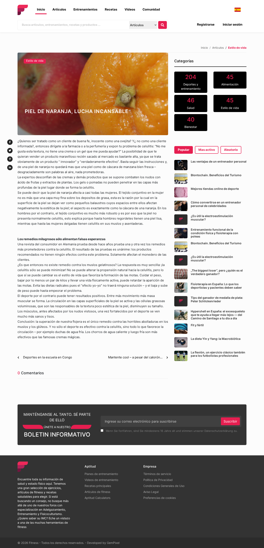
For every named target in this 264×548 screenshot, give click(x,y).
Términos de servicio (157, 474)
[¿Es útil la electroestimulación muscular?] (180, 219)
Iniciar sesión (232, 24)
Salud (190, 103)
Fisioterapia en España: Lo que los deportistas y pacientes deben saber (216, 285)
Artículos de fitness (97, 492)
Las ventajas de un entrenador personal (218, 161)
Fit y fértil (197, 325)
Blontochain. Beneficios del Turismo (216, 175)
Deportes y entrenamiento (190, 82)
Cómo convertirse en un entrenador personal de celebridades (216, 204)
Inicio (41, 9)
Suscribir (230, 421)
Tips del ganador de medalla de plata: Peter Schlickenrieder (217, 299)
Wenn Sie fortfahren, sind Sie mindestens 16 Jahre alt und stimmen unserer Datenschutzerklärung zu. (171, 430)
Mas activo (206, 150)
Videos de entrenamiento (101, 480)
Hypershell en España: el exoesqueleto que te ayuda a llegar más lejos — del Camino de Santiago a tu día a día (218, 314)
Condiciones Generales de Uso (163, 486)
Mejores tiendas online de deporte (215, 188)
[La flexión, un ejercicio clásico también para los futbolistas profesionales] (180, 356)
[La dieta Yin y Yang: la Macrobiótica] (180, 342)
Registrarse (205, 24)
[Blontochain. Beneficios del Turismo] (180, 179)
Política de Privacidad (158, 480)
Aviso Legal (151, 492)
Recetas (111, 9)
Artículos (59, 9)
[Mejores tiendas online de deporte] (180, 192)
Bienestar (190, 122)
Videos (130, 9)
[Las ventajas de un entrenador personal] (180, 165)
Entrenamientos (85, 9)
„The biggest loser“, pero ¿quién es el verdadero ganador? (217, 272)
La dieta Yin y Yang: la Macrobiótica (215, 338)
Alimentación (229, 79)
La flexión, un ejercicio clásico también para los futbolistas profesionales (218, 354)
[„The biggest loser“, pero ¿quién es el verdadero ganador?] (180, 274)
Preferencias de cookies (159, 498)
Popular (183, 150)
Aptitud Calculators (97, 498)
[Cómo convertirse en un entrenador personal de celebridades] (180, 206)
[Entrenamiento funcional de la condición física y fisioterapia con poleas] (180, 233)
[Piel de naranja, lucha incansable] (93, 94)
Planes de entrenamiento (101, 474)
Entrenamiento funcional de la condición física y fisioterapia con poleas (214, 233)
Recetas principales (98, 486)
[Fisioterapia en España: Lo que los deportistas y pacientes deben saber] (180, 287)
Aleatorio (231, 150)
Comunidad (151, 9)
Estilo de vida (34, 60)
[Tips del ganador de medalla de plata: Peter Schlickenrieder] (180, 301)
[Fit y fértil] (180, 329)
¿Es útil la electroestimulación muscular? (212, 217)
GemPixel (113, 542)
